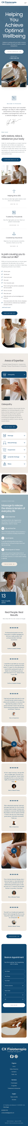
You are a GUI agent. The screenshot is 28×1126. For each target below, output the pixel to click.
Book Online (14, 1005)
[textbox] (13, 985)
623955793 (4, 1110)
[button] (24, 1120)
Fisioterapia (14, 1083)
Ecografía (14, 1085)
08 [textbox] (5, 995)
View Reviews (12, 225)
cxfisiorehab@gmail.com (7, 1112)
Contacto (14, 1071)
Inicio (14, 1066)
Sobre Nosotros (14, 1069)
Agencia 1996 (18, 1121)
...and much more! (5, 307)
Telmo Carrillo (14, 1097)
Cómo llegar (6, 1107)
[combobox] (14, 986)
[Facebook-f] (12, 1056)
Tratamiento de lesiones (14, 1088)
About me (12, 204)
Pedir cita (14, 1074)
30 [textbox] (5, 999)
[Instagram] (16, 1056)
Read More (13, 246)
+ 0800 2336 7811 (14, 58)
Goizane (14, 1099)
